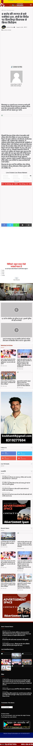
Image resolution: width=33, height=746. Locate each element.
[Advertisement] (16, 49)
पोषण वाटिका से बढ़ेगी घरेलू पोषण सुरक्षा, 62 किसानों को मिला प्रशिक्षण (8, 382)
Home (4, 10)
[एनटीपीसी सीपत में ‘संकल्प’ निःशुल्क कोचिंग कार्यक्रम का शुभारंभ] (8, 536)
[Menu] (31, 5)
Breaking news (10, 10)
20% (3, 270)
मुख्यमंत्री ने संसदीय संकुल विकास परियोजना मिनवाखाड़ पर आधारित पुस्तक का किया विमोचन (24, 383)
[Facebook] (4, 225)
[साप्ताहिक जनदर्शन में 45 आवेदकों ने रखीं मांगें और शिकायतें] (27, 668)
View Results (16, 279)
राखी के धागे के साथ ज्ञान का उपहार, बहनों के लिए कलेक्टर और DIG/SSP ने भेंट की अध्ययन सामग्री (16, 293)
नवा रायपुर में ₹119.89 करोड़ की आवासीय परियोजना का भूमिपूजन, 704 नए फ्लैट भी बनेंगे (8, 361)
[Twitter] (10, 225)
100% (3, 275)
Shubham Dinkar (10, 27)
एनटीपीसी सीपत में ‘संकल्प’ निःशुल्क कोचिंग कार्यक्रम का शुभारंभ (8, 543)
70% (3, 273)
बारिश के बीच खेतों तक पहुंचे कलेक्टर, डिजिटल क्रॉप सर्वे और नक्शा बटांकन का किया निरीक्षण (24, 544)
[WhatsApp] (16, 225)
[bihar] (16, 4)
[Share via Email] (22, 225)
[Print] (29, 225)
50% (3, 272)
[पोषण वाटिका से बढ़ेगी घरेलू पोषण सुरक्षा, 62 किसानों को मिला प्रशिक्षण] (8, 375)
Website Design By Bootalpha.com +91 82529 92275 (16, 733)
